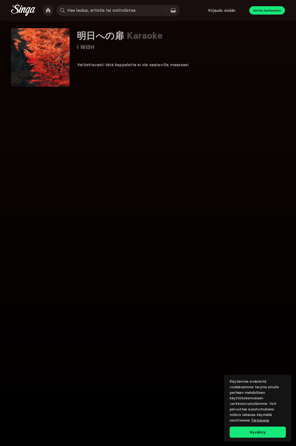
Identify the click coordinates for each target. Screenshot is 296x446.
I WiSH (86, 47)
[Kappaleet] (173, 10)
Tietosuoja (260, 420)
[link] (48, 10)
